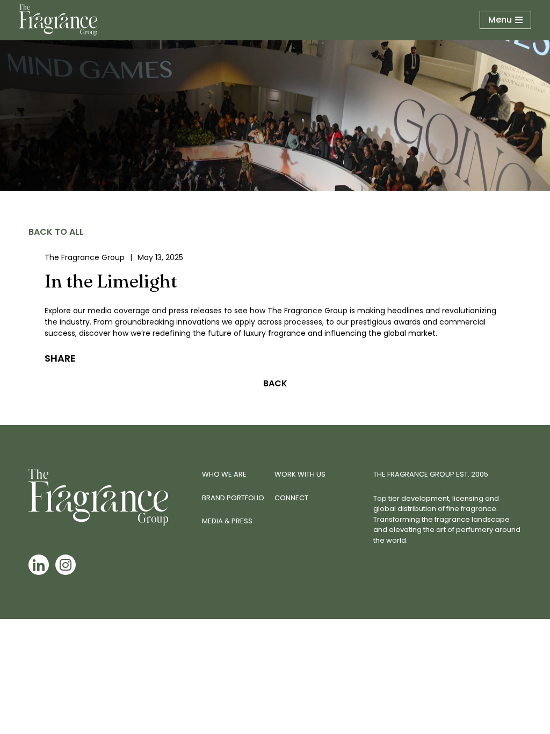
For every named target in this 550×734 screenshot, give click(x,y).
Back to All (56, 232)
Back (275, 383)
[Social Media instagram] (65, 565)
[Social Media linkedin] (38, 565)
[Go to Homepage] (58, 20)
